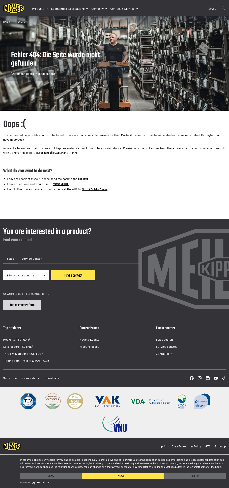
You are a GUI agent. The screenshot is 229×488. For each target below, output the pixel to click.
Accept (123, 475)
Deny (50, 475)
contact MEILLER (61, 184)
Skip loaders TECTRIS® (18, 346)
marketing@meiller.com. (48, 153)
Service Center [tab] (31, 258)
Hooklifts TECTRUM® (16, 339)
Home (6, 21)
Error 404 (19, 21)
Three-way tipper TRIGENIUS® (23, 353)
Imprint (163, 446)
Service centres (166, 346)
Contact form (164, 353)
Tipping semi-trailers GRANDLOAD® (26, 360)
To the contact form (22, 305)
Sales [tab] (10, 258)
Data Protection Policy (186, 446)
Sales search (164, 339)
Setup (195, 475)
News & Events (89, 339)
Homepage (83, 179)
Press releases (89, 346)
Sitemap (220, 446)
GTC (208, 446)
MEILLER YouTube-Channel (94, 189)
